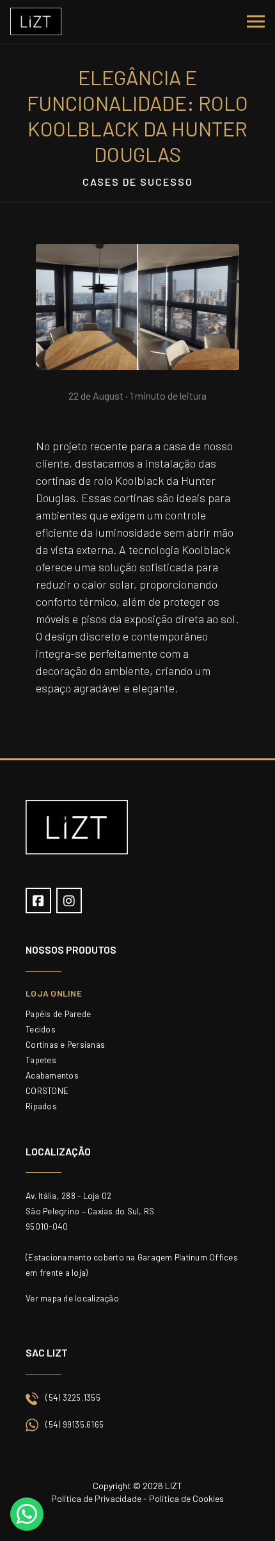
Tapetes (41, 1059)
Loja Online (54, 993)
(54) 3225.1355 (72, 1397)
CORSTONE (47, 1090)
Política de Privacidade (96, 1498)
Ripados (41, 1105)
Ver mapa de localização (72, 1297)
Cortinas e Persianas (65, 1044)
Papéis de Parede (58, 1013)
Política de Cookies (186, 1498)
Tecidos (41, 1028)
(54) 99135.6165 (74, 1424)
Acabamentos (52, 1075)
